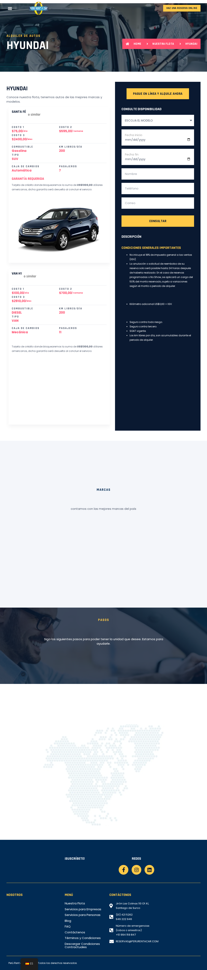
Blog (68, 921)
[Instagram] (136, 870)
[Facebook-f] (123, 870)
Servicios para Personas (82, 915)
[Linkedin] (149, 870)
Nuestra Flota (75, 903)
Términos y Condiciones (83, 938)
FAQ (68, 926)
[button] (9, 8)
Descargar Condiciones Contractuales (82, 945)
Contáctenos (75, 932)
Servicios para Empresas (83, 909)
